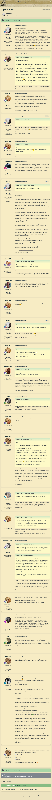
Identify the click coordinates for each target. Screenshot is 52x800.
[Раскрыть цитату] (16, 57)
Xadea (10, 13)
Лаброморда (8, 161)
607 (8, 648)
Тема (16, 795)
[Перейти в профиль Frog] (8, 681)
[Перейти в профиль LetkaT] (8, 401)
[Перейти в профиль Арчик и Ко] (8, 263)
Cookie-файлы (38, 795)
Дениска (7, 54)
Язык (12, 795)
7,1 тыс (8, 378)
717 (8, 501)
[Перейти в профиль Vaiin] (8, 495)
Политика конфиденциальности (26, 795)
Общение (17, 15)
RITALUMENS (8, 366)
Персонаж (8, 436)
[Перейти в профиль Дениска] (8, 59)
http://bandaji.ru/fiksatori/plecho (26, 250)
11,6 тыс (8, 269)
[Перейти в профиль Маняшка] (8, 620)
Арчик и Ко (8, 258)
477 (8, 173)
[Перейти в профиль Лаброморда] (8, 166)
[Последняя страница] (11, 20)
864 (8, 408)
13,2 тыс (8, 448)
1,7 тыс (8, 37)
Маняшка (8, 615)
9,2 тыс (8, 292)
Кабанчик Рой (8, 280)
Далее (7, 20)
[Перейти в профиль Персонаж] (8, 441)
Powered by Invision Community (26, 798)
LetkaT (8, 396)
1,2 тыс (8, 688)
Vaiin (7, 490)
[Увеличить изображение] (34, 45)
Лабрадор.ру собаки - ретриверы (28, 2)
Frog (7, 676)
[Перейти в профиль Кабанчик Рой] (8, 285)
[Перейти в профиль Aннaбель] (8, 98)
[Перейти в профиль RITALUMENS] (8, 371)
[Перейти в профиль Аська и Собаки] (8, 545)
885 (8, 626)
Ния (8, 636)
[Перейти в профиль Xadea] (3, 14)
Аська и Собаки (7, 540)
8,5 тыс (8, 552)
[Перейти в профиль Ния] (8, 641)
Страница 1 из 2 (17, 20)
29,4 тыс (8, 65)
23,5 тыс (8, 105)
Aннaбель (8, 93)
